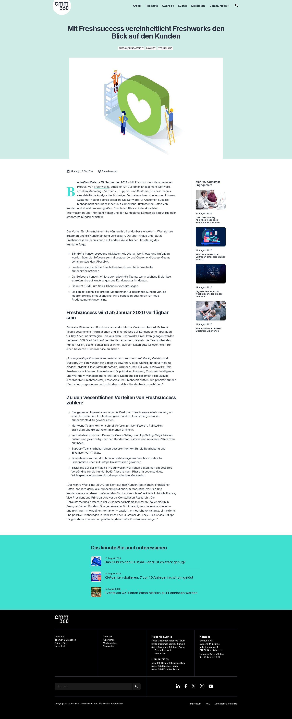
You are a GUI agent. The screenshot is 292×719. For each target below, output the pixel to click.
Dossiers (59, 636)
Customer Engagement (131, 48)
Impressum (195, 703)
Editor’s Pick (61, 643)
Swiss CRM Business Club (164, 666)
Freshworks (101, 186)
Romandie (160, 653)
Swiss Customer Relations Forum (168, 640)
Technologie (165, 48)
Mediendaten (110, 643)
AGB (208, 703)
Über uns (107, 636)
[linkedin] (177, 686)
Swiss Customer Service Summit (168, 644)
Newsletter (108, 646)
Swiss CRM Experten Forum (165, 669)
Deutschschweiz (163, 650)
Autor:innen (109, 640)
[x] (193, 686)
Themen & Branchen (65, 640)
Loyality (151, 48)
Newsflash (60, 646)
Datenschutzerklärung (226, 703)
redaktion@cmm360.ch (212, 654)
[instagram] (202, 686)
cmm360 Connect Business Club (168, 663)
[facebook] (185, 686)
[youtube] (210, 686)
